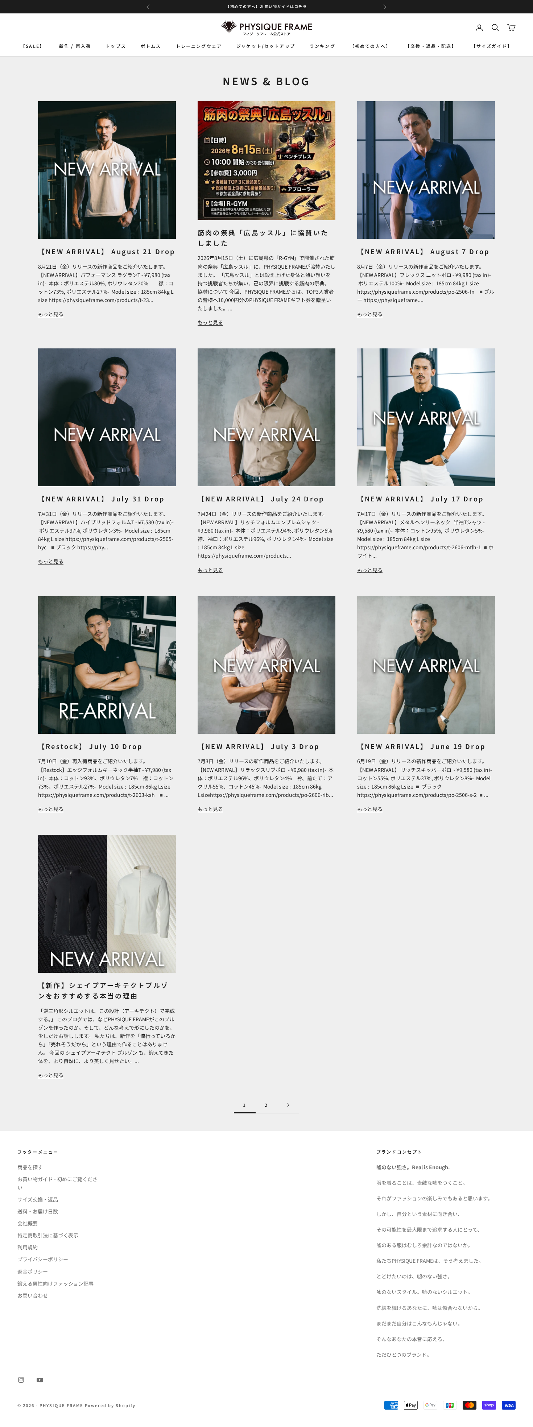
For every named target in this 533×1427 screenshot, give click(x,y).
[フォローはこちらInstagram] (21, 1379)
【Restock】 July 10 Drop (90, 746)
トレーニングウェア (199, 45)
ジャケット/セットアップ (265, 45)
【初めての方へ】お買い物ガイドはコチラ (266, 6)
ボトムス (151, 45)
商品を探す (30, 1167)
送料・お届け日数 (37, 1211)
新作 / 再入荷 (75, 45)
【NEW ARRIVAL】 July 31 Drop (101, 498)
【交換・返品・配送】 (431, 45)
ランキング (322, 45)
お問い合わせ (32, 1295)
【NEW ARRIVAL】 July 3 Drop (258, 746)
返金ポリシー (32, 1271)
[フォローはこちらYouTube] (40, 1379)
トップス (116, 45)
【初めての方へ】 (370, 45)
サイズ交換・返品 (37, 1199)
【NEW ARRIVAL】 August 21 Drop (106, 251)
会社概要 (27, 1223)
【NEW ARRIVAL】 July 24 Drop (261, 498)
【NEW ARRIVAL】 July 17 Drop (420, 498)
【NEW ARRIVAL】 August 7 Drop (423, 251)
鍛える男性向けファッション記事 (55, 1283)
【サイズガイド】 (491, 45)
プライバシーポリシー (42, 1259)
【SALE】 (33, 45)
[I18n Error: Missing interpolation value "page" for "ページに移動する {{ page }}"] (288, 1105)
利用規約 (27, 1247)
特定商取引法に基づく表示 (47, 1235)
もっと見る (50, 314)
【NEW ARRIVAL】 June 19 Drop (421, 746)
